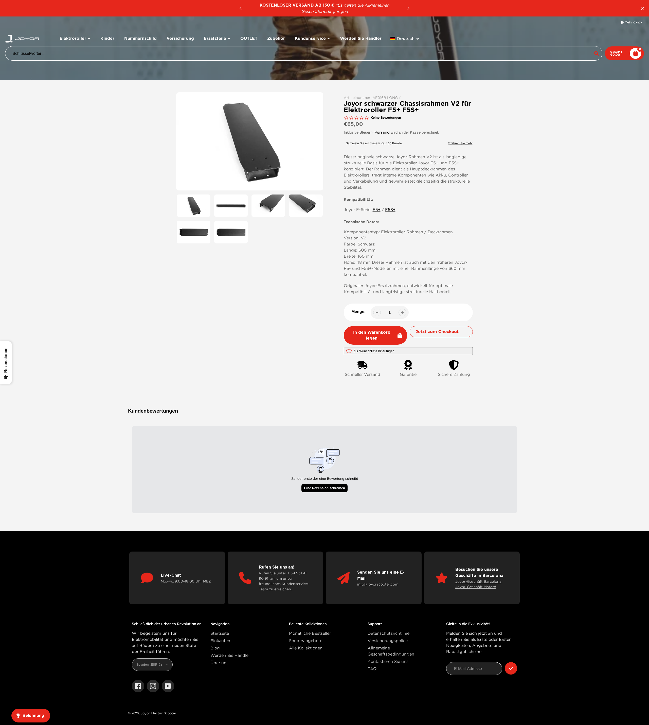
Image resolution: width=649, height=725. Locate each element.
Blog (215, 648)
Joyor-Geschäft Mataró (475, 587)
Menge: (358, 311)
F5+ (377, 209)
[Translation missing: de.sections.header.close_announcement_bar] (642, 8)
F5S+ (390, 209)
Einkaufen (220, 640)
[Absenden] (511, 668)
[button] (405, 38)
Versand (382, 132)
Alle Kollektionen (305, 648)
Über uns (219, 662)
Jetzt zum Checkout (437, 331)
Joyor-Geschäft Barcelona (478, 581)
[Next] (408, 8)
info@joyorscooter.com (377, 584)
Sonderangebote (305, 640)
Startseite (219, 633)
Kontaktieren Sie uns (388, 661)
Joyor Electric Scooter (158, 713)
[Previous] (240, 8)
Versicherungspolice (388, 640)
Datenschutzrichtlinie (388, 633)
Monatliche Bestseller (310, 633)
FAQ (372, 668)
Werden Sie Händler (230, 655)
